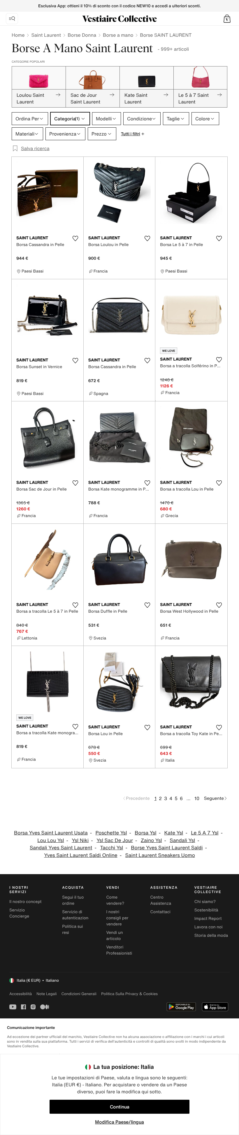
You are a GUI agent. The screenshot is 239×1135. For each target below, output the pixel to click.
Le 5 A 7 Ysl (204, 833)
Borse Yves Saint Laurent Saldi (167, 847)
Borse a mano (118, 34)
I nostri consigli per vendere (117, 918)
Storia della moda (211, 935)
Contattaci (160, 912)
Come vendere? (115, 900)
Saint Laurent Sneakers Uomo (160, 855)
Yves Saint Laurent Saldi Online (80, 855)
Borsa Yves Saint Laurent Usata (51, 833)
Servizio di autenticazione (76, 915)
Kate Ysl (173, 833)
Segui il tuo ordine (73, 900)
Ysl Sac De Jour (114, 840)
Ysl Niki (80, 840)
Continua (119, 1106)
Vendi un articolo (114, 936)
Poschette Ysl (111, 833)
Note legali (46, 994)
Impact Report (208, 919)
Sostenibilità (206, 910)
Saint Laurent (46, 34)
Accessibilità (20, 994)
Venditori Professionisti (119, 950)
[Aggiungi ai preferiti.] (75, 238)
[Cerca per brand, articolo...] (12, 18)
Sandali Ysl (182, 840)
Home (18, 34)
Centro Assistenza (160, 900)
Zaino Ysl (151, 840)
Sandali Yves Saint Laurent (61, 847)
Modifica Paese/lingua (119, 1121)
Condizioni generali (78, 994)
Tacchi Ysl (111, 847)
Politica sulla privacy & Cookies (129, 994)
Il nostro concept (25, 902)
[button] (227, 19)
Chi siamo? (205, 902)
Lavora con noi (208, 927)
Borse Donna (82, 34)
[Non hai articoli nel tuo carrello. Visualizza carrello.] (227, 19)
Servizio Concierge (19, 913)
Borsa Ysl (145, 833)
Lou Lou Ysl (50, 840)
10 (196, 798)
